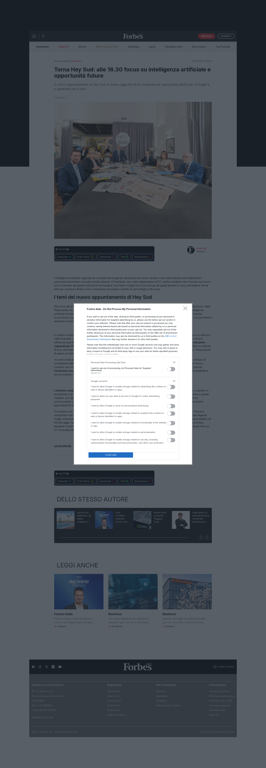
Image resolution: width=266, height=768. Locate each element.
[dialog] (133, 384)
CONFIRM (111, 455)
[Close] (186, 309)
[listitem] (133, 362)
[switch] (171, 369)
